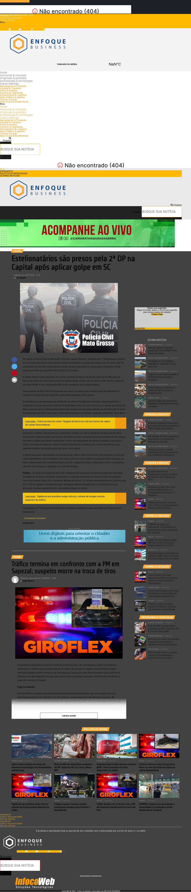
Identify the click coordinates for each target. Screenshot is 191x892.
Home (3, 72)
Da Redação (21, 278)
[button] (91, 22)
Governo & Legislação (11, 92)
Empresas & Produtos (13, 78)
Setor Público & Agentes (12, 97)
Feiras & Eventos (8, 90)
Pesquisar (7, 142)
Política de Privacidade (11, 18)
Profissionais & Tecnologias (16, 81)
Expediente (5, 15)
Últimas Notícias (7, 20)
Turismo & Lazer (8, 99)
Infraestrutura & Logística (13, 95)
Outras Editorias (9, 83)
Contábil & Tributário (10, 88)
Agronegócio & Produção (13, 86)
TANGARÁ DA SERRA (91, 64)
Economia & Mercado (13, 75)
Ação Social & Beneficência (14, 101)
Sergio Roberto (28, 581)
